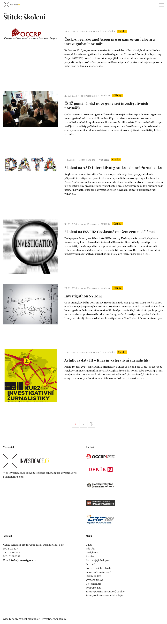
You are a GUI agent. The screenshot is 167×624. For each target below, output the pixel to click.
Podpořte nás (93, 587)
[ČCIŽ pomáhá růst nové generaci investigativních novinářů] (30, 118)
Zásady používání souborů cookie (105, 591)
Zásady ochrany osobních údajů (104, 595)
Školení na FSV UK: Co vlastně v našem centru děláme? (110, 231)
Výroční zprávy (94, 579)
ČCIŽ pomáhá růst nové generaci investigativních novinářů (106, 105)
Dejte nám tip (93, 583)
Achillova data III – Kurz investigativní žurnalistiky (107, 360)
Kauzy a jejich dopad (98, 560)
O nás (89, 544)
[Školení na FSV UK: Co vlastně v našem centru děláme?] (30, 246)
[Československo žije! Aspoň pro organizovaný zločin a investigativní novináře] (30, 54)
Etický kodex (93, 575)
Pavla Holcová (93, 31)
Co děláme (92, 552)
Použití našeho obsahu (99, 568)
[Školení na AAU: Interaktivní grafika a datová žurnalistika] (30, 182)
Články (122, 31)
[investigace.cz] (12, 4)
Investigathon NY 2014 (83, 296)
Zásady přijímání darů (98, 572)
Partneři (91, 564)
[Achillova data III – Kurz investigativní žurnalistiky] (30, 375)
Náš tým (90, 548)
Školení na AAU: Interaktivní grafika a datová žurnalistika (113, 167)
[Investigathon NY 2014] (30, 311)
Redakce (92, 95)
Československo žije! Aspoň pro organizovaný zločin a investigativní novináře (109, 41)
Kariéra (90, 556)
